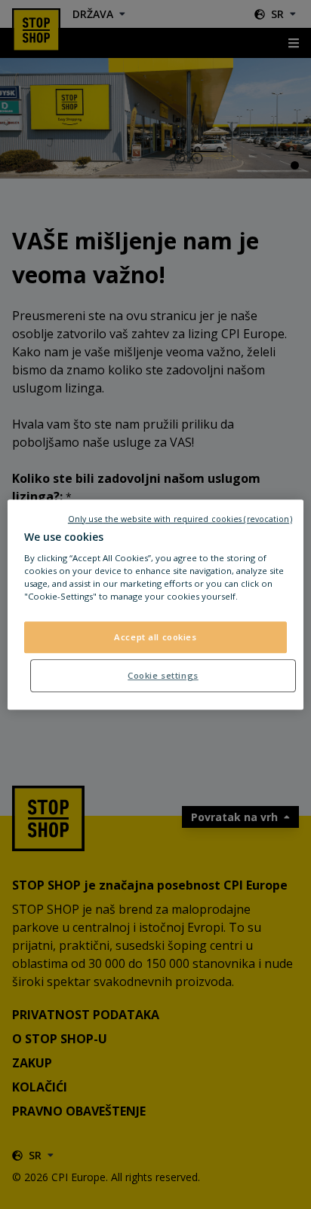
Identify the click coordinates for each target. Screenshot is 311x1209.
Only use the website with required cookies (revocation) (180, 519)
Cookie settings (163, 675)
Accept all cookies (155, 637)
